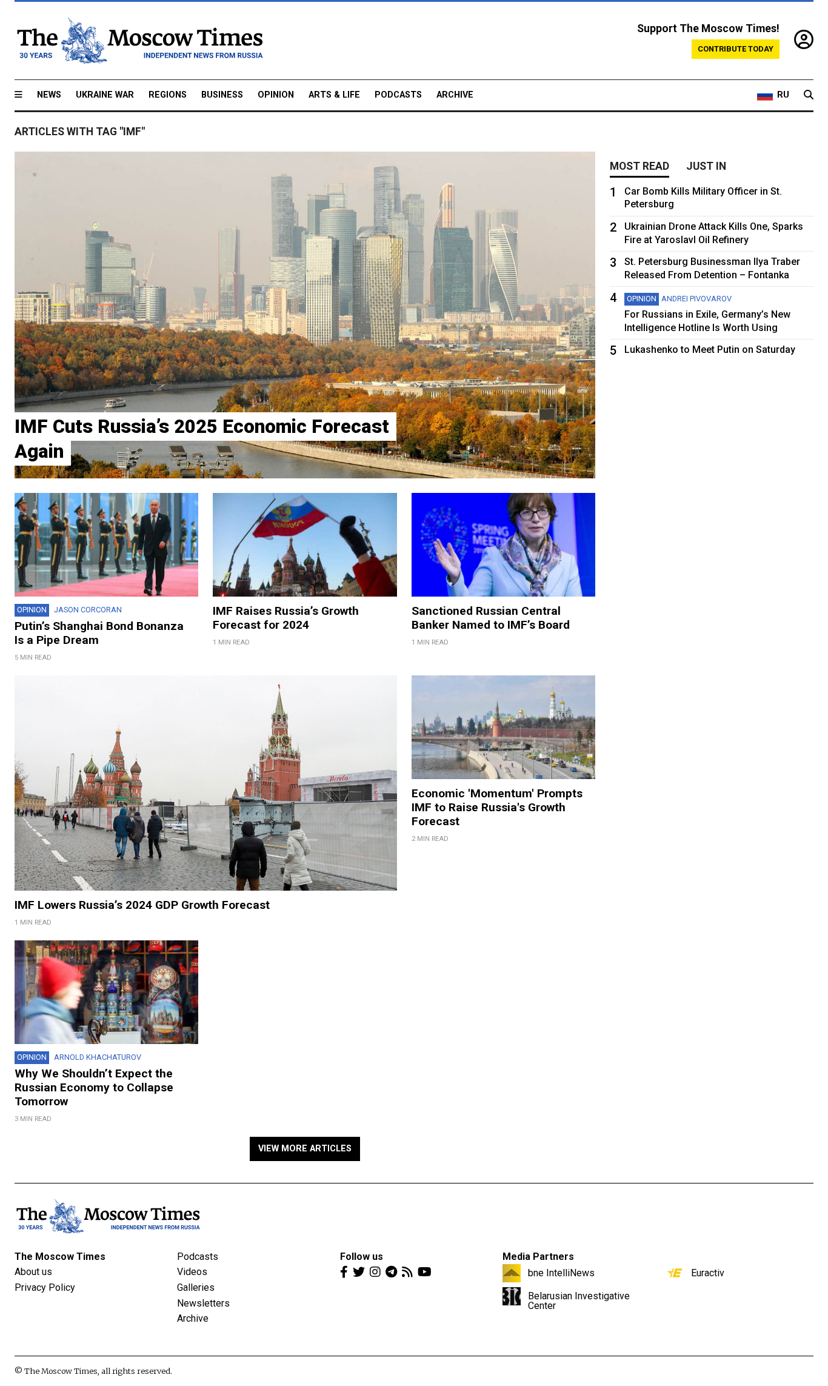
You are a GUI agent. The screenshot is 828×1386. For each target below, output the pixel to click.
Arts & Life (334, 95)
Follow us (361, 1256)
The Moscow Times (60, 1256)
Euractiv (707, 1272)
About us (33, 1271)
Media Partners (538, 1256)
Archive (454, 95)
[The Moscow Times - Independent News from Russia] (139, 40)
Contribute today (735, 48)
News (49, 95)
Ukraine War (105, 95)
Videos (192, 1271)
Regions (168, 95)
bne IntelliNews (561, 1272)
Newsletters (203, 1303)
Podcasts (398, 95)
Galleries (196, 1287)
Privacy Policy (45, 1287)
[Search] (808, 95)
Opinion (276, 95)
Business (222, 95)
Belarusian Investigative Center (579, 1300)
